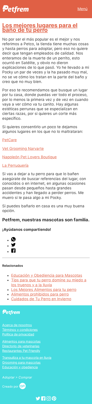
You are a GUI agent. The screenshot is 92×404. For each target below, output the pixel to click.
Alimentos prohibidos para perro (40, 294)
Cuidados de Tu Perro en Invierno (41, 299)
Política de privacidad (18, 334)
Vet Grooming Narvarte (23, 148)
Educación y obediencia (20, 367)
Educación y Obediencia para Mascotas (46, 275)
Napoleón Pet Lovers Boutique (29, 157)
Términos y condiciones (20, 329)
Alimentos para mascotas (21, 341)
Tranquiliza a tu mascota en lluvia (26, 357)
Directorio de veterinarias (21, 346)
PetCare (9, 140)
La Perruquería (15, 165)
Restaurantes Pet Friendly (21, 351)
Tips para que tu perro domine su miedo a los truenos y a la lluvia (48, 282)
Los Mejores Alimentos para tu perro (43, 289)
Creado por (10, 386)
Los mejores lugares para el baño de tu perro (39, 27)
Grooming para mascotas (21, 362)
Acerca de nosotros (17, 325)
